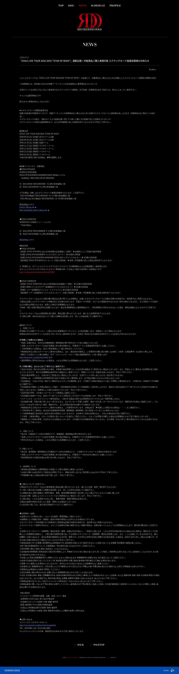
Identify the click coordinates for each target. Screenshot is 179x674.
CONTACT (113, 658)
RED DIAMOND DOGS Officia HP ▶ (35, 210)
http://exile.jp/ (73, 658)
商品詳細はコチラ (27, 240)
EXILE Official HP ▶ (28, 207)
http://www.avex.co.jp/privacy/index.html (36, 357)
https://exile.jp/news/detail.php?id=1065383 (37, 272)
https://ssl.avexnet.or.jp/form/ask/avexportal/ (38, 625)
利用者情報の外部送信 (12, 670)
